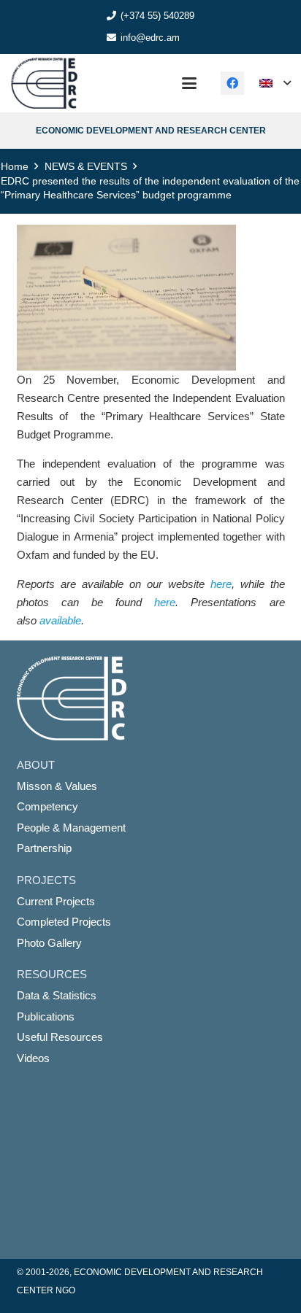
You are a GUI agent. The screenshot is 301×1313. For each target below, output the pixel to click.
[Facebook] (232, 83)
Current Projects (56, 901)
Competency (47, 806)
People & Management (71, 827)
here (221, 584)
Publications (46, 1016)
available (60, 620)
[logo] (44, 83)
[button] (189, 83)
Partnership (44, 848)
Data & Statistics (56, 995)
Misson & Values (57, 786)
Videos (33, 1058)
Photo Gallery (49, 943)
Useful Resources (60, 1037)
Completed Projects (64, 921)
